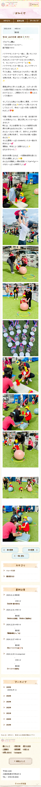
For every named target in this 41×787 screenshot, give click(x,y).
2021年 (8, 713)
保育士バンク (20, 761)
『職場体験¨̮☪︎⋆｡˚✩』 (13, 633)
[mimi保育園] (9, 4)
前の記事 (10, 550)
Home (3, 735)
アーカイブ (34, 21)
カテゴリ (6, 21)
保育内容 (17, 746)
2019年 (8, 725)
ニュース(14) (10, 571)
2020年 (8, 719)
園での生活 (27, 746)
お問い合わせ (7, 752)
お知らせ (17, 28)
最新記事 (20, 21)
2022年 (8, 707)
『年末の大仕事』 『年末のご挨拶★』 (19, 618)
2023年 (8, 702)
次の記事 (31, 550)
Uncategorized (20, 654)
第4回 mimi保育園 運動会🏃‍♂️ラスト (16, 37)
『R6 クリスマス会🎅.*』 (14, 648)
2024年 (8, 696)
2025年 (8, 687)
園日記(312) (10, 576)
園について (6, 746)
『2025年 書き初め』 (13, 604)
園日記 (17, 32)
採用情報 (17, 749)
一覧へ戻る (20, 556)
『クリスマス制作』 (13, 669)
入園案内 (6, 749)
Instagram (17, 752)
